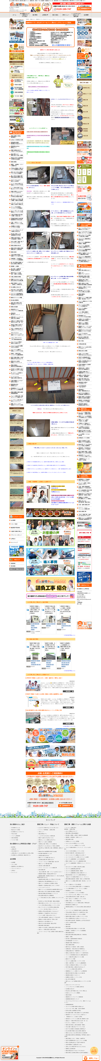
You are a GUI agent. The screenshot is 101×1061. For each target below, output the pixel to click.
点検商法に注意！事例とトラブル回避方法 (47, 843)
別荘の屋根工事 (82, 511)
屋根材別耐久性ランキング (15, 314)
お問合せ (13, 538)
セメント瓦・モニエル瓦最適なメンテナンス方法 (17, 211)
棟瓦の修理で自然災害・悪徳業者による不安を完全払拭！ (78, 920)
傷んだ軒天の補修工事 (70, 979)
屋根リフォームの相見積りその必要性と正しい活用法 (85, 417)
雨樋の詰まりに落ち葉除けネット (45, 921)
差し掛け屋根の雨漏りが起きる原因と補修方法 (17, 263)
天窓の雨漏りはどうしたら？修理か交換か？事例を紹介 (78, 902)
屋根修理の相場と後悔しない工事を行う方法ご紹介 (49, 879)
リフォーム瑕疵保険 (15, 835)
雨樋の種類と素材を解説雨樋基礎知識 (17, 393)
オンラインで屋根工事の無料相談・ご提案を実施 (85, 413)
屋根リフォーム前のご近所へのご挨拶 (83, 420)
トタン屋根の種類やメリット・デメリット (84, 312)
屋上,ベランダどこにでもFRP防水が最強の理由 (17, 196)
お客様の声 (45, 15)
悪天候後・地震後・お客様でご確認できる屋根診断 (77, 835)
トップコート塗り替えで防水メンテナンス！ (17, 400)
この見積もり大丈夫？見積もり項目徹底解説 (84, 427)
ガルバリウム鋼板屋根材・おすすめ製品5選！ (75, 859)
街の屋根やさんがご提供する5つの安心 (24, 15)
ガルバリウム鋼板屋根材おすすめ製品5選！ (85, 250)
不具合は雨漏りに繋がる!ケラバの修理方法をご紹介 (77, 912)
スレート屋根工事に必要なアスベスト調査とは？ (17, 396)
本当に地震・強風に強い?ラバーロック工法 (17, 242)
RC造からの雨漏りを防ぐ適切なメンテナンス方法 (17, 369)
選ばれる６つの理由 (15, 829)
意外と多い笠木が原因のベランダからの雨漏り (17, 173)
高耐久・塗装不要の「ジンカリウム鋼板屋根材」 (76, 963)
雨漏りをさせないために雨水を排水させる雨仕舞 (17, 280)
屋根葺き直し (86, 117)
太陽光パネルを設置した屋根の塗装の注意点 (85, 320)
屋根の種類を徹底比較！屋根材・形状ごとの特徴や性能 (78, 878)
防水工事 (85, 111)
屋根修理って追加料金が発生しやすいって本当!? (85, 448)
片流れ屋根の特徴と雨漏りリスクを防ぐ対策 (17, 255)
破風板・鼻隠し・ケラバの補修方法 (73, 900)
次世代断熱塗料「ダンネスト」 (82, 386)
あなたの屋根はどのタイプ (71, 831)
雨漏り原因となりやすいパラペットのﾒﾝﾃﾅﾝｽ (17, 192)
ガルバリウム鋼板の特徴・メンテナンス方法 (75, 960)
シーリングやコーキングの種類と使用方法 (17, 230)
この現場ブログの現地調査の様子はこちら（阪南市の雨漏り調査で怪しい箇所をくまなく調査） (45, 461)
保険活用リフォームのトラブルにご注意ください (85, 456)
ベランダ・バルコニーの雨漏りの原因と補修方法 (17, 203)
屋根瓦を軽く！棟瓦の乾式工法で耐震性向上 (84, 369)
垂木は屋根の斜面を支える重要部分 (46, 895)
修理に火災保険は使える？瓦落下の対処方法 (85, 361)
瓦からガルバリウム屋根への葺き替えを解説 (85, 236)
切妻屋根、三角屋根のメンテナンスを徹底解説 (17, 259)
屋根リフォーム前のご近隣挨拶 (45, 841)
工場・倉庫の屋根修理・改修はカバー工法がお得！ (85, 487)
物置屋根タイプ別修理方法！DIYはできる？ (84, 480)
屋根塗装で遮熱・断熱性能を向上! (84, 390)
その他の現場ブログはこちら (69, 726)
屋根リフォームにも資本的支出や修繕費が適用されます (50, 889)
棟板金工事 (86, 123)
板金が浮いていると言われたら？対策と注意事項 (85, 445)
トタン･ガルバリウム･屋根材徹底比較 (16, 338)
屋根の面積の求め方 (16, 245)
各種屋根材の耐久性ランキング (72, 998)
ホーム (14, 15)
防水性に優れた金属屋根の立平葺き (73, 1010)
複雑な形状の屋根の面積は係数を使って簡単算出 (76, 934)
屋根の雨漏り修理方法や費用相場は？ (17, 366)
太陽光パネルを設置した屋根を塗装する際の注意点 (49, 927)
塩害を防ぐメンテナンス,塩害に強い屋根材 (17, 318)
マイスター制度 (14, 839)
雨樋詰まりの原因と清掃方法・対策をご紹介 (48, 919)
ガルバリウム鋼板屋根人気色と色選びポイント (85, 246)
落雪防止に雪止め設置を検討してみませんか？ (48, 911)
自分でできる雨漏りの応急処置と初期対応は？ (85, 394)
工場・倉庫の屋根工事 (84, 504)
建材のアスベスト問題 (16, 297)
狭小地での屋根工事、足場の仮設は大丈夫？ (75, 853)
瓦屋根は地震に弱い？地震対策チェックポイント (85, 372)
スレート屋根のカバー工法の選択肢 (85, 302)
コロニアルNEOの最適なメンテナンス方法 (85, 334)
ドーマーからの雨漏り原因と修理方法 (16, 377)
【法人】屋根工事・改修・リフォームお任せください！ (50, 871)
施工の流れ (55, 15)
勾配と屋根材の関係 (16, 276)
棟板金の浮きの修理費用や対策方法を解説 (17, 158)
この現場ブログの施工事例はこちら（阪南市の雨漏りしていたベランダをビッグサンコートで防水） (46, 472)
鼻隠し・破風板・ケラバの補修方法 (17, 165)
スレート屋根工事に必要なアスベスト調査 (75, 956)
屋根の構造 (13, 161)
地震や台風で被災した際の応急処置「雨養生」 (17, 238)
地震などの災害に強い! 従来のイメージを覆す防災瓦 (77, 952)
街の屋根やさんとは (15, 827)
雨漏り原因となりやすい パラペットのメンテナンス (49, 903)
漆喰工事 (85, 99)
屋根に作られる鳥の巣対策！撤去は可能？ (47, 923)
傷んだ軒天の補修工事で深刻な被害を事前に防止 (17, 176)
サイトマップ (14, 542)
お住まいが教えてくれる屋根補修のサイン (85, 287)
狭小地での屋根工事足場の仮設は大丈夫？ (84, 338)
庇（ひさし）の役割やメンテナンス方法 (17, 373)
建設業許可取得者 (15, 527)
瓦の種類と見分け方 (16, 287)
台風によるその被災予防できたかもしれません (85, 354)
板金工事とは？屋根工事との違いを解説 (17, 155)
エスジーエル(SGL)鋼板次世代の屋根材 (17, 346)
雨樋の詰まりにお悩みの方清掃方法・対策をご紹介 (85, 494)
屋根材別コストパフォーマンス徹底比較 (17, 310)
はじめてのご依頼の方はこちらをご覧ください (48, 827)
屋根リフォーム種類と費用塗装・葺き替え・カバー (85, 298)
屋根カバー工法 (87, 93)
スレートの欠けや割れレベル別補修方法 (84, 305)
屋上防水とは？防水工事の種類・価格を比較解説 (17, 200)
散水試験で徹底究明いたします (45, 853)
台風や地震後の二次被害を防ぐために (85, 365)
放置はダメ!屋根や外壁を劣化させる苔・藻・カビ (17, 321)
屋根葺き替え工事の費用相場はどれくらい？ (85, 280)
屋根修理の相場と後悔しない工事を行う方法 (84, 277)
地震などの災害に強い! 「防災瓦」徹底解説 (84, 376)
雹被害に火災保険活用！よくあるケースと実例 (85, 401)
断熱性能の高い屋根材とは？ (15, 385)
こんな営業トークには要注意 (84, 435)
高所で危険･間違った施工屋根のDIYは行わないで (17, 358)
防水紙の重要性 (15, 300)
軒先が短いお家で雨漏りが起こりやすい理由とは (17, 290)
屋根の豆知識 (14, 306)
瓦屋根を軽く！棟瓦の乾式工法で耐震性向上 (75, 948)
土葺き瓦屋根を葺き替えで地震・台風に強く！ (17, 215)
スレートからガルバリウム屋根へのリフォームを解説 (85, 232)
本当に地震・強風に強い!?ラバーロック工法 (75, 1026)
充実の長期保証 (14, 837)
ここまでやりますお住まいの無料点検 (76, 15)
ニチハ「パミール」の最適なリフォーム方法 (75, 845)
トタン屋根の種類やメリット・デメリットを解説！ (77, 888)
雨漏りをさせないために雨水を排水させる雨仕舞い (77, 1032)
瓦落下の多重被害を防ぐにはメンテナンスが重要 (85, 358)
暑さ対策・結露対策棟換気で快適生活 (74, 938)
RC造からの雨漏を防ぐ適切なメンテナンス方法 (76, 965)
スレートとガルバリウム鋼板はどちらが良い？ (85, 228)
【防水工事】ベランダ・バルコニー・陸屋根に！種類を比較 (40, 364)
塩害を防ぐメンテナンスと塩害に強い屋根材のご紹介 (77, 1018)
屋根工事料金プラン (42, 833)
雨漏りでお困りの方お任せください (46, 837)
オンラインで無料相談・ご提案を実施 (46, 829)
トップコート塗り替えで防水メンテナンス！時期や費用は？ (40, 362)
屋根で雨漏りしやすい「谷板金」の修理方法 (16, 284)
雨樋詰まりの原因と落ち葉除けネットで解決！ (85, 498)
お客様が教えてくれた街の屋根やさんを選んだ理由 (22, 853)
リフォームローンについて (44, 887)
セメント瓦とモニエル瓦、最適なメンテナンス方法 (77, 894)
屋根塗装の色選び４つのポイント (83, 383)
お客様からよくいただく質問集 (72, 841)
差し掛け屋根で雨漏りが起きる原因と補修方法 (76, 1030)
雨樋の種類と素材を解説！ (44, 925)
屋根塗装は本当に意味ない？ (15, 147)
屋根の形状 (13, 252)
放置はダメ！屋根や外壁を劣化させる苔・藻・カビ (77, 1020)
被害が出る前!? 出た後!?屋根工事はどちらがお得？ (85, 431)
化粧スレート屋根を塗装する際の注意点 (83, 323)
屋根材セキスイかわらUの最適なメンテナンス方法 (85, 330)
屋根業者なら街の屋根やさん (17, 866)
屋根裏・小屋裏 (15, 266)
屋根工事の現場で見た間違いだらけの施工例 (84, 379)
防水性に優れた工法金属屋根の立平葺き (16, 234)
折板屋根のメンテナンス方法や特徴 (73, 890)
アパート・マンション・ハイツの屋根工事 (47, 867)
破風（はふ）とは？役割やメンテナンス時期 (17, 404)
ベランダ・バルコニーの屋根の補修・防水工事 (48, 861)
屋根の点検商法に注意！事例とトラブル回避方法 (85, 441)
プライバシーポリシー (16, 535)
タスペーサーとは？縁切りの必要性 (16, 180)
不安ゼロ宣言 (14, 833)
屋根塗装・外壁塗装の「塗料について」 (74, 837)
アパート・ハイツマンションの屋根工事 (84, 508)
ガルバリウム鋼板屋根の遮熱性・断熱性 (85, 243)
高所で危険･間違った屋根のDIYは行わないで (75, 967)
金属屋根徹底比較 (69, 1004)
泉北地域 (13, 566)
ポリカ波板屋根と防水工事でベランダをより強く (85, 491)
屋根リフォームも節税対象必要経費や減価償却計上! (85, 518)
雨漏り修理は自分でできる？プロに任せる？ (17, 151)
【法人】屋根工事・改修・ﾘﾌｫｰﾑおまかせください (85, 515)
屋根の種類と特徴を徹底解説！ (16, 136)
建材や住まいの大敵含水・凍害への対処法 (16, 273)
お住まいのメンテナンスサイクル (73, 984)
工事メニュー (65, 15)
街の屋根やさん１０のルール (17, 831)
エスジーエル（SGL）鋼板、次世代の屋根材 (75, 1008)
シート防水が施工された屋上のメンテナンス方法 (17, 188)
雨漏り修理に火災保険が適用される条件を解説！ (85, 397)
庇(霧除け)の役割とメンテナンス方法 (15, 227)
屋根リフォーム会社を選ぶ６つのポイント (85, 347)
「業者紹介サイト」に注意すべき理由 (84, 459)
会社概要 (86, 15)
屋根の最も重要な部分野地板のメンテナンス (16, 303)
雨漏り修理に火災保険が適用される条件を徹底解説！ (77, 1052)
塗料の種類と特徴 (84, 532)
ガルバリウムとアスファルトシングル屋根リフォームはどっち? (17, 334)
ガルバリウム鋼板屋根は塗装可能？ (85, 239)
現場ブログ (32, 19)
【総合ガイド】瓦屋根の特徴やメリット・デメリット (77, 876)
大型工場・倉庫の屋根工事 (44, 865)
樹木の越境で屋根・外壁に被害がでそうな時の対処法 (85, 452)
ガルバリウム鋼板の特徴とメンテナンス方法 (17, 350)
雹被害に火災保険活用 (70, 1048)
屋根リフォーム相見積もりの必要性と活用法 (48, 883)
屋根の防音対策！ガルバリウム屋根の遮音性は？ (85, 261)
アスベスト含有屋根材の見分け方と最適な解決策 (17, 294)
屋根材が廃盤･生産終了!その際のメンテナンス (17, 325)
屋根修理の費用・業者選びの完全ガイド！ (17, 143)
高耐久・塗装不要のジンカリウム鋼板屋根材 (17, 354)
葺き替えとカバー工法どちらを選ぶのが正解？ (85, 291)
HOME (27, 19)
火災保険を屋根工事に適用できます (46, 859)
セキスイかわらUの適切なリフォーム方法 (75, 843)
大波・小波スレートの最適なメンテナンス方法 (17, 223)
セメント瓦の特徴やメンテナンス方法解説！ (17, 207)
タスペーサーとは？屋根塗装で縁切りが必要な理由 (77, 910)
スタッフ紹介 (14, 524)
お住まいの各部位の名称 (17, 139)
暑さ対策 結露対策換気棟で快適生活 (16, 269)
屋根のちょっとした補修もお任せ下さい (47, 839)
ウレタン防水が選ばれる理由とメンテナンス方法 (17, 184)
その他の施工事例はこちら (69, 635)
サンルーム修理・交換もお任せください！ (85, 483)
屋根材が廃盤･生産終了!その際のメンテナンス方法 (77, 916)
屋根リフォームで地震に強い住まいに (46, 857)
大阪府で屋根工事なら (16, 531)
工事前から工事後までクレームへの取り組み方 (85, 424)
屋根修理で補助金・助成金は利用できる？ (84, 404)
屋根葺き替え (86, 87)
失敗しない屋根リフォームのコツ (84, 273)
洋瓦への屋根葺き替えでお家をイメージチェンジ (17, 329)
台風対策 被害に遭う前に (43, 855)
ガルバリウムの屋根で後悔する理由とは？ (16, 342)
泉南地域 (13, 563)
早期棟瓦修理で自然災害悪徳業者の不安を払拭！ (17, 219)
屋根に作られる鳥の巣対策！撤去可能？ (85, 501)
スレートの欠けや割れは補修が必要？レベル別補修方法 (78, 886)
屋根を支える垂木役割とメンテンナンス (16, 362)
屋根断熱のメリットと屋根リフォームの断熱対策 (17, 389)
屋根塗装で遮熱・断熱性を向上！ (73, 942)
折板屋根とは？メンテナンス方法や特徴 (85, 316)
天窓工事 (85, 135)
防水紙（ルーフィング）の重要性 (73, 992)
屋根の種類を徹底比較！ (82, 295)
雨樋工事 (85, 105)
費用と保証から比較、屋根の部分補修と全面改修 (85, 284)
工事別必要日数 (82, 344)
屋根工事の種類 (84, 82)
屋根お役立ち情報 (83, 350)
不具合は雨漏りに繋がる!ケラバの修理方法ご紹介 (17, 169)
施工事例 (35, 15)
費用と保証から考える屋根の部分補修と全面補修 (49, 891)
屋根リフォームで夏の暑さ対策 (45, 863)
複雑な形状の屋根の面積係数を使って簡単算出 (17, 249)
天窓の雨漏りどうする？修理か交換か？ (17, 381)
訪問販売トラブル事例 (84, 437)
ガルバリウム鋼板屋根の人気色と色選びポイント (76, 872)
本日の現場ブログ (15, 851)
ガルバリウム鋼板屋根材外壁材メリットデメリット (85, 257)
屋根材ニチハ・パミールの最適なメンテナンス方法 (85, 327)
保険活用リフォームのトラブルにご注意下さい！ (76, 1014)
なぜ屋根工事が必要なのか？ (85, 269)
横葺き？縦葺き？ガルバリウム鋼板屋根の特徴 (85, 254)
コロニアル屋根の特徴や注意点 (83, 309)
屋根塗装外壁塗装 (85, 130)
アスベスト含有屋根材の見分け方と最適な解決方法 (77, 954)
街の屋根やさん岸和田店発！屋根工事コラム (21, 855)
